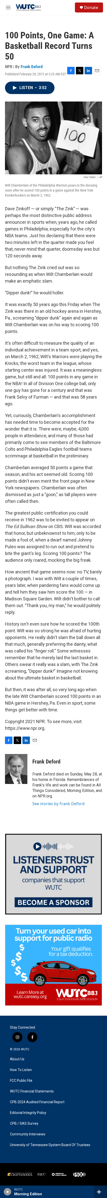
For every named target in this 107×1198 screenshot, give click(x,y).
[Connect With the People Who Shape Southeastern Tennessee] (53, 874)
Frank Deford (32, 66)
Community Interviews (27, 1134)
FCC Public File (21, 1081)
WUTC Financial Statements (32, 1091)
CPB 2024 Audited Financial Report (37, 1102)
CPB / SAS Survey (24, 1123)
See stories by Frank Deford (58, 803)
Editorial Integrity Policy (28, 1113)
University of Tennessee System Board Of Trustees (50, 1145)
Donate (91, 7)
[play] (7, 1191)
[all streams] (100, 1192)
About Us (17, 1059)
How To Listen (21, 1070)
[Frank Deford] (16, 769)
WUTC (25, 1049)
